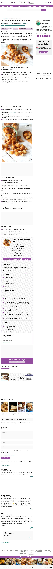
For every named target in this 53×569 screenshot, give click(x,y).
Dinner (23, 6)
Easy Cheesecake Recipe (13, 414)
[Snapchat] (50, 2)
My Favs (13, 2)
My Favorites (15, 29)
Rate (8, 259)
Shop (9, 2)
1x (26, 274)
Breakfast (18, 6)
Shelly (3, 23)
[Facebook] (41, 2)
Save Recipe (13, 361)
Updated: (16, 23)
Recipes (9, 18)
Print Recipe (17, 259)
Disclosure (25, 567)
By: (1, 23)
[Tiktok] (49, 2)
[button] (13, 6)
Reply (32, 476)
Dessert (11, 6)
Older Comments (5, 465)
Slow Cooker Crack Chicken (29, 414)
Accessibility (30, 567)
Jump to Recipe (3, 29)
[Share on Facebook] (13, 25)
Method (29, 6)
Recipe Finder (5, 6)
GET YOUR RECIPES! (44, 52)
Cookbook (4, 2)
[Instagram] (45, 2)
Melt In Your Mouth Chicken (5, 414)
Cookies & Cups (4, 18)
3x (30, 274)
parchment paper (13, 112)
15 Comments (25, 23)
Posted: (6, 23)
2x (28, 274)
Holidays (40, 6)
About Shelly (47, 6)
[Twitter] (43, 2)
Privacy (21, 567)
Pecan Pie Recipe (21, 413)
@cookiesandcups (8, 338)
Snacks (7, 368)
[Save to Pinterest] (5, 25)
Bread (34, 6)
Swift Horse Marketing (47, 567)
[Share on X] (21, 25)
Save (11, 28)
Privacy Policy (11, 455)
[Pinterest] (47, 2)
